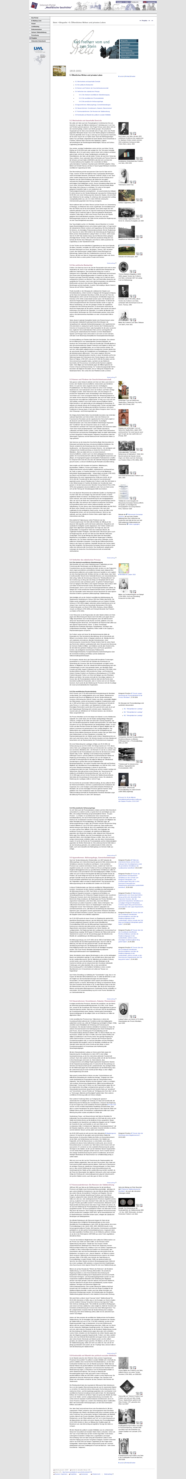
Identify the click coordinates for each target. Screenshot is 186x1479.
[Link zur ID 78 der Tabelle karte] (123, 572)
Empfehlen (73, 1474)
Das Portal (34, 18)
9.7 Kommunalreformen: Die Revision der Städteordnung (92, 111)
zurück (121, 76)
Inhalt (127, 76)
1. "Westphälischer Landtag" (133, 709)
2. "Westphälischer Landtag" (133, 712)
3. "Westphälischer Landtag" (133, 715)
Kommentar (84, 1474)
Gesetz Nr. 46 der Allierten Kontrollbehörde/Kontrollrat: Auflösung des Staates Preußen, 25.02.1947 (129, 799)
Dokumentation (36, 29)
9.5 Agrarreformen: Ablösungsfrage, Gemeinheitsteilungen (92, 104)
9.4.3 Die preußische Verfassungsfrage (89, 101)
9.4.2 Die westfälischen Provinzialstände (89, 98)
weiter (133, 76)
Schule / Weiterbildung (38, 32)
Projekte (34, 38)
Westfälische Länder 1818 (127, 574)
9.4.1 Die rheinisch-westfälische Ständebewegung (92, 95)
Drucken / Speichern (61, 1474)
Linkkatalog (35, 26)
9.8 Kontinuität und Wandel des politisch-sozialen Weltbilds (93, 115)
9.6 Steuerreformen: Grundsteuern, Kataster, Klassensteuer (93, 108)
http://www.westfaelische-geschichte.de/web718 (77, 1472)
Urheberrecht (96, 1474)
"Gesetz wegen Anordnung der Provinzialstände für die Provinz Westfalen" (130, 695)
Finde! (33, 23)
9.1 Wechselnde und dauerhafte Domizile (87, 81)
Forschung (35, 35)
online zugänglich (134, 524)
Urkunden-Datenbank (38, 41)
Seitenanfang (111, 263)
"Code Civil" (112, 1104)
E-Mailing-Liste (36, 20)
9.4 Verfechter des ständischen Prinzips (87, 91)
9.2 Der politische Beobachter (84, 85)
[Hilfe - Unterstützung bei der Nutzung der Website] (127, 2)
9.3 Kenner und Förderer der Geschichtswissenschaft (91, 88)
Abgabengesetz (111, 1133)
